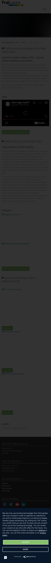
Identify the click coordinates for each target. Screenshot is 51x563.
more (25, 549)
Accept (26, 542)
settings (41, 530)
